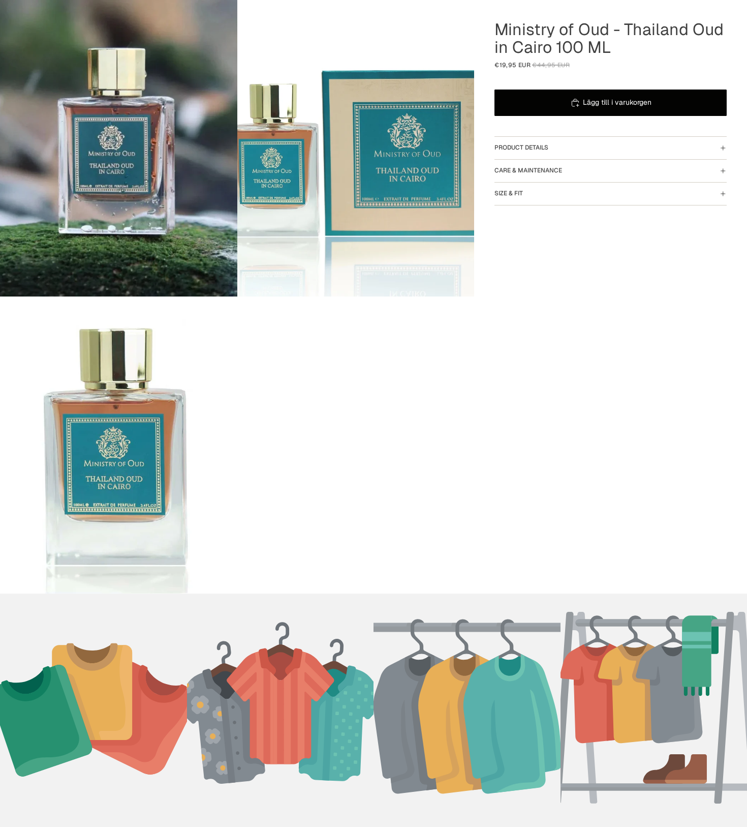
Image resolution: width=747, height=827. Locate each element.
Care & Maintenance (528, 170)
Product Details (521, 147)
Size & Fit (508, 193)
